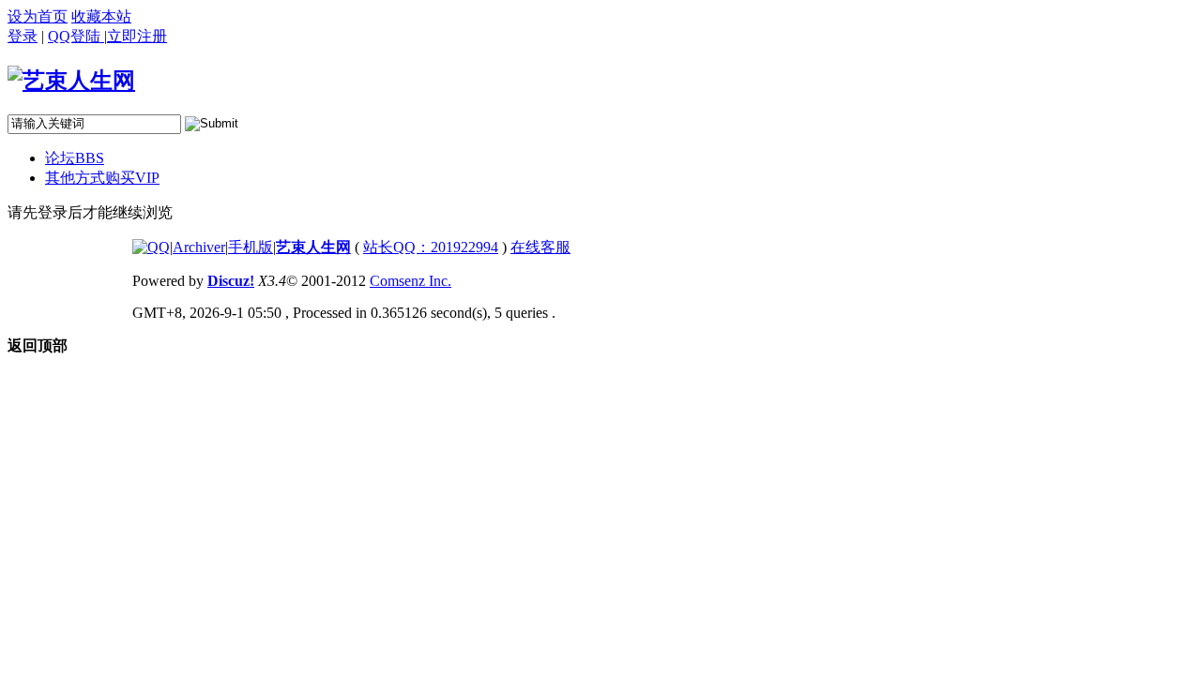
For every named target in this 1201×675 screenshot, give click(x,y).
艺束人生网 (313, 247)
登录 (23, 36)
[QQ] (151, 247)
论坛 (74, 158)
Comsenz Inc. (410, 281)
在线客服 (540, 247)
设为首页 (38, 16)
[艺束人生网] (71, 80)
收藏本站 (101, 16)
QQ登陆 (76, 36)
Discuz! (230, 281)
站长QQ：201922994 (430, 247)
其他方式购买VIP (102, 178)
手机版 (250, 247)
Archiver (199, 247)
